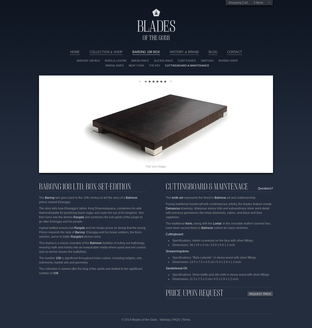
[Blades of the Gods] (156, 49)
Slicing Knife (163, 60)
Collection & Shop (106, 52)
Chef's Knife (187, 60)
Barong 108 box (88, 60)
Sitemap (164, 319)
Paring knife (114, 65)
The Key (154, 65)
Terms (186, 319)
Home (75, 52)
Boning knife (228, 60)
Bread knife (140, 60)
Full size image (156, 166)
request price (260, 293)
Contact (234, 52)
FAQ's (176, 319)
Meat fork (136, 65)
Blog (213, 52)
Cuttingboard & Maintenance (187, 65)
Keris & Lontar (116, 60)
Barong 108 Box (146, 52)
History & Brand (184, 52)
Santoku (207, 60)
